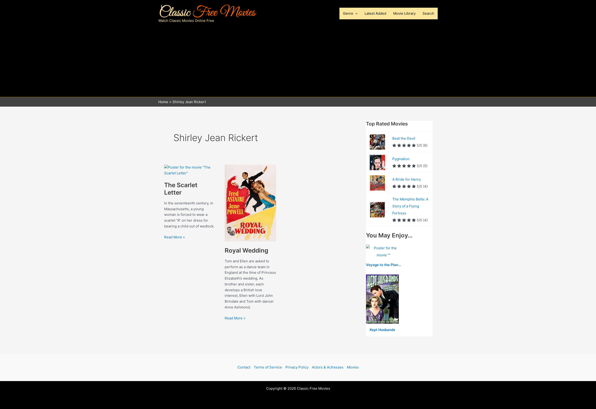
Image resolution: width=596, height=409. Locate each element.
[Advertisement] (298, 62)
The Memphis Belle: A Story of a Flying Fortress (410, 206)
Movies (353, 367)
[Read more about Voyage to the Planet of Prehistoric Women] (383, 252)
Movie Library (404, 13)
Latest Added (375, 13)
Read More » (174, 237)
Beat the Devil (403, 138)
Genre (348, 13)
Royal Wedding (246, 250)
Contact (243, 367)
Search (428, 13)
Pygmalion (401, 159)
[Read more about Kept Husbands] (382, 299)
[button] (355, 13)
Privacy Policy (296, 367)
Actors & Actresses (327, 367)
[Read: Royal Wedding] (250, 202)
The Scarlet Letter (180, 188)
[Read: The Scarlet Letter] (189, 170)
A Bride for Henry (406, 179)
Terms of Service (268, 367)
